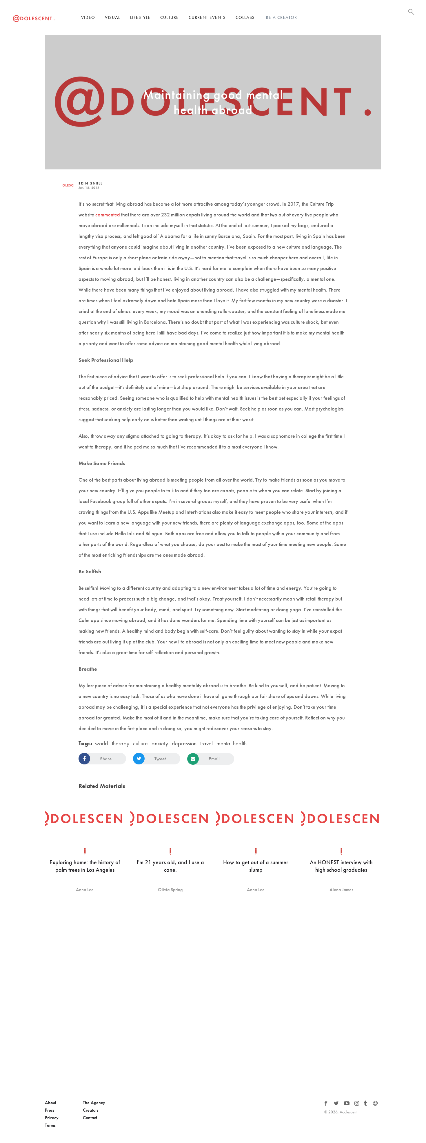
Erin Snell (91, 183)
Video (88, 17)
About (50, 1102)
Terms (50, 1125)
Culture (169, 17)
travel (206, 743)
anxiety (160, 743)
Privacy (52, 1118)
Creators (91, 1110)
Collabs (245, 17)
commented (107, 214)
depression (184, 743)
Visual (112, 17)
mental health (231, 743)
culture (140, 743)
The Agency (94, 1102)
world (101, 743)
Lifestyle (140, 17)
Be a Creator (281, 17)
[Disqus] (213, 996)
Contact (90, 1118)
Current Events (207, 17)
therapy (120, 743)
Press (49, 1110)
